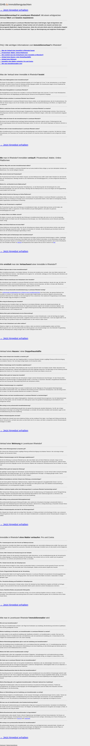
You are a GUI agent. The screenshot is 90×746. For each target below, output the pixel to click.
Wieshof (19, 242)
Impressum (3, 745)
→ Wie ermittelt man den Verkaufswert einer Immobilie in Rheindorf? (21, 55)
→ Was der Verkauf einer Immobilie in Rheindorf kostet (17, 50)
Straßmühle (27, 718)
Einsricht (19, 718)
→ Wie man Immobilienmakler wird (11, 63)
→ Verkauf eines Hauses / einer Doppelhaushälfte (15, 57)
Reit (54, 242)
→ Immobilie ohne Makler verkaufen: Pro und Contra (16, 61)
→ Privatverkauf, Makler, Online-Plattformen (14, 52)
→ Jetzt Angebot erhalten (14, 10)
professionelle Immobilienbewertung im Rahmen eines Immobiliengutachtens (21, 292)
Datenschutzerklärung (11, 745)
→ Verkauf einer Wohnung (8, 59)
